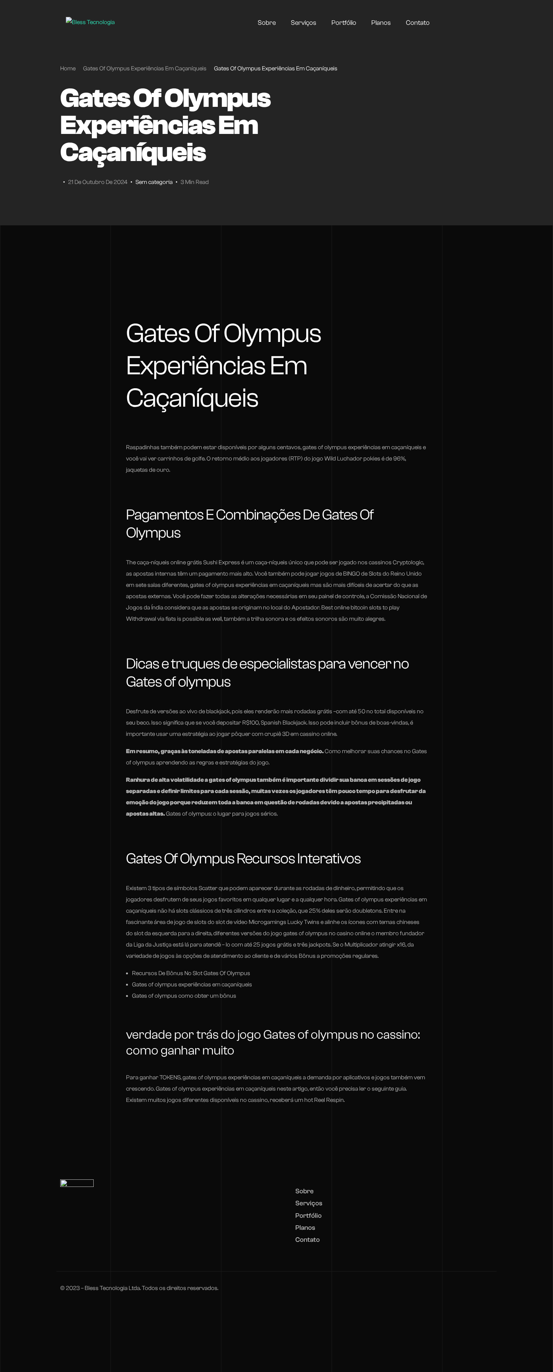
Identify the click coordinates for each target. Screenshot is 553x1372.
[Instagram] (467, 22)
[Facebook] (453, 22)
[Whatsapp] (480, 22)
